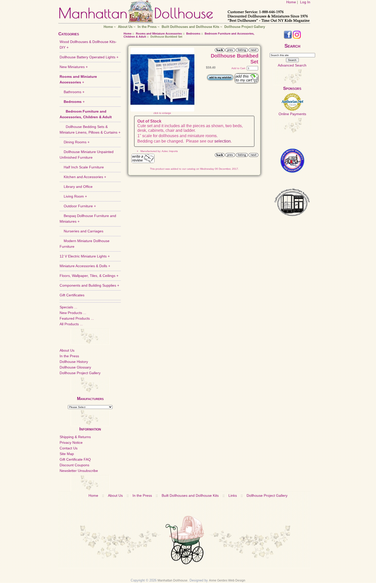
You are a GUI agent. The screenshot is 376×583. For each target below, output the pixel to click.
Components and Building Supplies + (89, 285)
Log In (305, 2)
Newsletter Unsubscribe (79, 471)
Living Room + (73, 196)
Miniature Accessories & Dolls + (85, 266)
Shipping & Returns (75, 437)
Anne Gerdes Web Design (227, 580)
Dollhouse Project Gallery (244, 27)
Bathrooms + (72, 92)
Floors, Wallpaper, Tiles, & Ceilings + (89, 276)
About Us (125, 27)
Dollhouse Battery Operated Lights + (89, 57)
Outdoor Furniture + (78, 206)
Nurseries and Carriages (81, 231)
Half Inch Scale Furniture (82, 167)
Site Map (67, 454)
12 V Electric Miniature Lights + (85, 256)
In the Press (147, 27)
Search (292, 46)
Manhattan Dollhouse (172, 580)
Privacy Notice (71, 442)
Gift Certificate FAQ (75, 459)
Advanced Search (292, 65)
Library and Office (76, 187)
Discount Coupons (74, 465)
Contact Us (69, 448)
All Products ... (71, 324)
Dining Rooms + (75, 142)
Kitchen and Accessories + (83, 177)
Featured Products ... (77, 318)
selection (222, 141)
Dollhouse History (74, 362)
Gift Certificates (72, 295)
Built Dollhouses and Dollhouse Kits (190, 27)
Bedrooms (193, 33)
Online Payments (292, 114)
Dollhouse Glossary (75, 367)
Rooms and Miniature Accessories (159, 33)
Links (232, 495)
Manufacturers (90, 398)
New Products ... (73, 313)
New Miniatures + (74, 67)
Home (291, 2)
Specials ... (68, 307)
